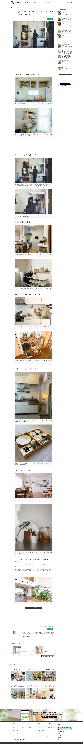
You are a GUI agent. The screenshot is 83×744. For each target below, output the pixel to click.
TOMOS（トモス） (31, 326)
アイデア (38, 723)
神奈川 (18, 739)
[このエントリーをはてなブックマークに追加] (47, 19)
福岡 (24, 739)
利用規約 (59, 739)
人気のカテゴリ (49, 723)
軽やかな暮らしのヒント (41, 727)
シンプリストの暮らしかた (41, 730)
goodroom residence (18, 564)
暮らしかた (29, 723)
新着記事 (35, 2)
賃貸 (52, 626)
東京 (12, 739)
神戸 (21, 739)
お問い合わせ (60, 735)
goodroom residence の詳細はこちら (33, 607)
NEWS (53, 2)
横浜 (15, 739)
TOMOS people (29, 727)
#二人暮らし (13, 727)
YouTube (23, 636)
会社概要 (59, 733)
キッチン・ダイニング (48, 626)
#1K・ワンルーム (18, 727)
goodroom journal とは (61, 731)
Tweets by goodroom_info (62, 85)
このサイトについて (59, 2)
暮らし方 (47, 2)
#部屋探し (23, 727)
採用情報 (59, 737)
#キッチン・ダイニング (14, 730)
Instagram (28, 636)
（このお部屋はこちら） (30, 135)
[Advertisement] (33, 65)
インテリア (41, 2)
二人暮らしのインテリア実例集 (51, 727)
